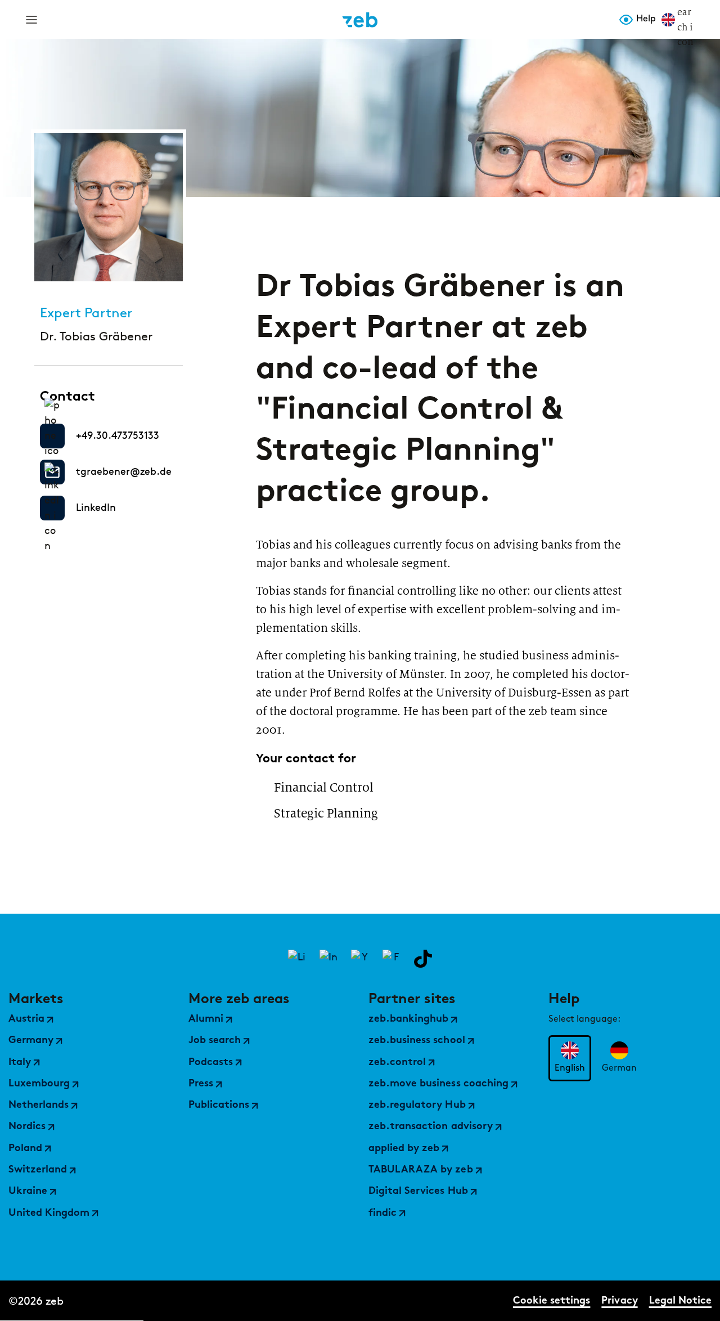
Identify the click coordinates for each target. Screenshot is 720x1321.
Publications (218, 1105)
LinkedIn (96, 507)
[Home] (359, 19)
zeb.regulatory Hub (417, 1105)
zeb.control (397, 1063)
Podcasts (210, 1063)
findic (382, 1213)
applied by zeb (403, 1149)
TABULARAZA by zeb (420, 1170)
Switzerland (37, 1170)
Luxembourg (39, 1084)
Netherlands (38, 1105)
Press (200, 1084)
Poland (25, 1149)
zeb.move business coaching (438, 1084)
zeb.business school (416, 1041)
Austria (26, 1019)
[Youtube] (360, 959)
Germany (30, 1041)
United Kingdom (48, 1213)
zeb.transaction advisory (430, 1127)
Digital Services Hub (418, 1192)
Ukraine (27, 1192)
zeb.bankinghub (408, 1019)
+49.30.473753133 (117, 435)
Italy (19, 1063)
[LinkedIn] (297, 959)
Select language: (584, 1019)
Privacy (619, 1301)
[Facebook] (391, 959)
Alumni (205, 1019)
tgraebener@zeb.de (124, 471)
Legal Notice (680, 1301)
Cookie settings (551, 1301)
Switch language (668, 19)
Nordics (27, 1127)
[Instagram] (329, 959)
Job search (214, 1041)
